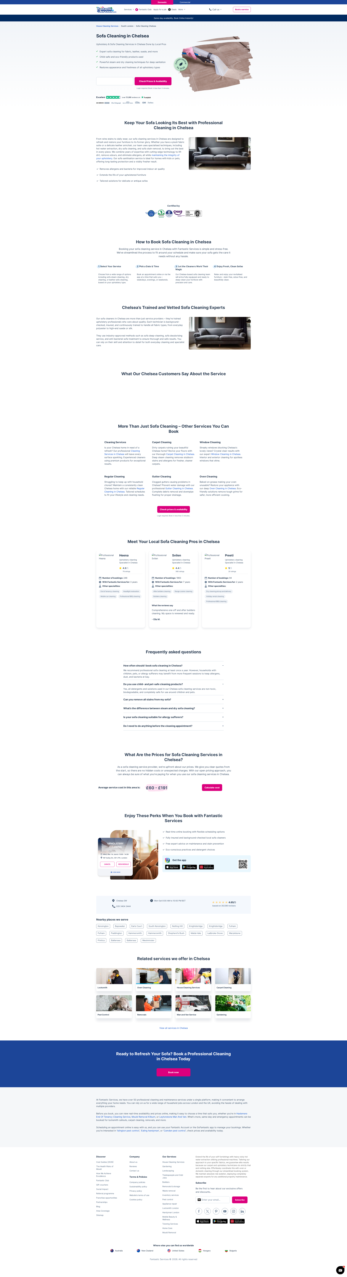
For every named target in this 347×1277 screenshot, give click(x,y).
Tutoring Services (170, 1224)
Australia (119, 1250)
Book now (173, 1072)
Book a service (242, 9)
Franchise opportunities (106, 1198)
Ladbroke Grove (215, 933)
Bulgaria (233, 1250)
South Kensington (157, 926)
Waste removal (168, 1191)
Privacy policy (135, 1191)
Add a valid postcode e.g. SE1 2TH (112, 95)
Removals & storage (171, 1186)
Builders (165, 1182)
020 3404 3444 (123, 906)
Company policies (137, 1182)
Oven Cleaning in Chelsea (223, 488)
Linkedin (242, 1211)
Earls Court (136, 926)
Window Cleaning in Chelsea (225, 454)
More (180, 9)
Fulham (232, 926)
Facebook (199, 1211)
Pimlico (101, 940)
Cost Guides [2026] (104, 1162)
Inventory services (170, 1195)
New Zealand (147, 1250)
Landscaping (168, 1171)
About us (133, 1162)
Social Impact (102, 1189)
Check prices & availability (173, 509)
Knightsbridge (196, 926)
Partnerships (101, 1202)
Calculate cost (212, 787)
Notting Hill (177, 926)
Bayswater (120, 926)
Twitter (207, 1211)
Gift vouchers (102, 1185)
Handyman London (170, 1212)
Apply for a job (159, 9)
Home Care (167, 1228)
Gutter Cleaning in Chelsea (179, 488)
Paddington (116, 933)
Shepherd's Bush (176, 933)
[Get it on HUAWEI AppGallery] (206, 867)
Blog (98, 1206)
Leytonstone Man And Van (172, 1116)
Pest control (167, 1199)
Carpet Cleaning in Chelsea (180, 454)
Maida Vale (196, 933)
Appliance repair (169, 1204)
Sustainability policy (138, 1186)
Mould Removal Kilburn (143, 1116)
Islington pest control (128, 1130)
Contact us (134, 1171)
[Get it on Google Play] (189, 867)
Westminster (148, 940)
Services (128, 9)
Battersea (115, 940)
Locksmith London (170, 1208)
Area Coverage (103, 1211)
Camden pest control (174, 1130)
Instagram (233, 1211)
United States (178, 1250)
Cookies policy (135, 1199)
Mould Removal (169, 1232)
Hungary (207, 1250)
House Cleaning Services (107, 26)
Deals (174, 9)
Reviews (133, 1166)
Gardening (167, 1166)
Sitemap (100, 1215)
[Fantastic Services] (106, 9)
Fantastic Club (145, 9)
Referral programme (105, 1193)
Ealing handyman (150, 1130)
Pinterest (216, 1211)
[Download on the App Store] (172, 867)
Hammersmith (135, 933)
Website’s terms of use (139, 1195)
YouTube (225, 1211)
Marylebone (234, 933)
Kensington (103, 926)
